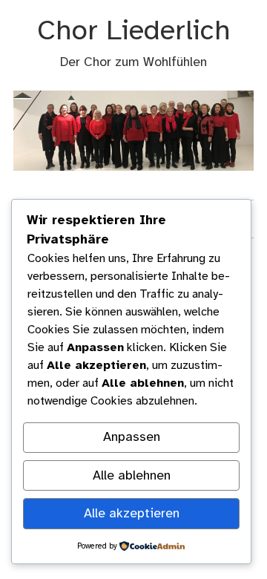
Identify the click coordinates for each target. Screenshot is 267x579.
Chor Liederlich (134, 31)
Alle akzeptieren (131, 513)
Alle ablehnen (132, 475)
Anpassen (131, 437)
